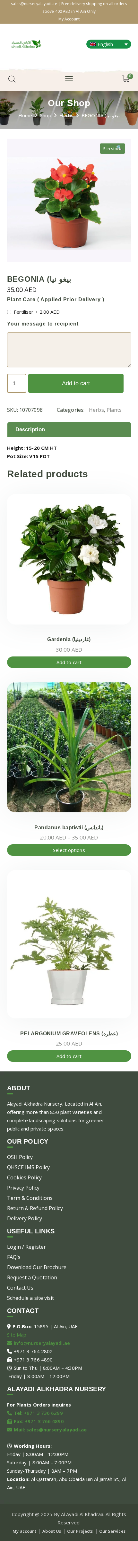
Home (25, 115)
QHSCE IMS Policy (28, 1167)
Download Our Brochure (37, 1267)
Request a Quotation (32, 1277)
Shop (45, 115)
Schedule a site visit (30, 1297)
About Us (51, 1531)
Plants (114, 409)
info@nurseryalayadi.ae (42, 1343)
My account (24, 1531)
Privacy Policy (23, 1187)
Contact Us (20, 1287)
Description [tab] (30, 429)
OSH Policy (20, 1157)
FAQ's (14, 1257)
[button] (119, 149)
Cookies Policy (24, 1177)
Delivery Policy (24, 1218)
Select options (69, 850)
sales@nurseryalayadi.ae (56, 1429)
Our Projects (80, 1531)
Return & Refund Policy (35, 1208)
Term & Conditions (30, 1197)
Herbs (66, 115)
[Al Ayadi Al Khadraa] (25, 43)
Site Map (17, 1334)
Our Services (112, 1531)
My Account (69, 19)
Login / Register (26, 1246)
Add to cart (76, 383)
